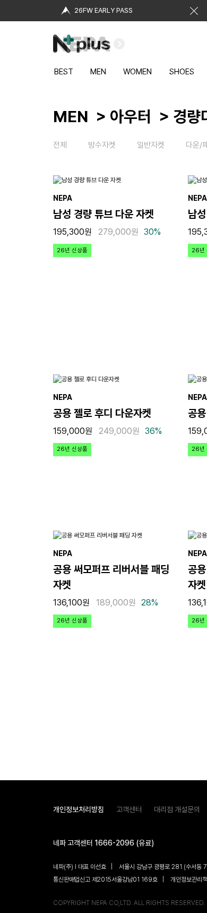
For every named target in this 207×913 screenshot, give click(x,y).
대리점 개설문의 (177, 809)
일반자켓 (151, 145)
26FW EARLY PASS (103, 10)
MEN (98, 71)
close (193, 10)
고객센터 (129, 809)
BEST (63, 71)
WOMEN (137, 71)
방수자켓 (102, 145)
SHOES (181, 71)
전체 (60, 145)
